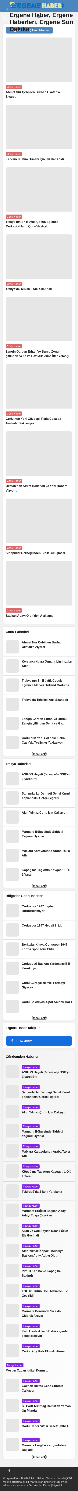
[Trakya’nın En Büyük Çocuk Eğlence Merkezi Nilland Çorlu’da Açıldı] (39, 199)
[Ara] (5, 18)
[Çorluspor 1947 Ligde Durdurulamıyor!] (39, 910)
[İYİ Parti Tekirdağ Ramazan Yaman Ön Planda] (39, 1406)
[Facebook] (9, 1470)
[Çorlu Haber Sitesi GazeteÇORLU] (39, 1425)
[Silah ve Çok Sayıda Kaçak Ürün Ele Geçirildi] (39, 1231)
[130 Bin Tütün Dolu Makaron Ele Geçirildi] (39, 1291)
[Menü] (5, 7)
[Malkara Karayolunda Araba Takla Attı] (39, 855)
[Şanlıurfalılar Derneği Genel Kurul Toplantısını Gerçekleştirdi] (39, 797)
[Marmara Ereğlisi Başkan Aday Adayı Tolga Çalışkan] (39, 1211)
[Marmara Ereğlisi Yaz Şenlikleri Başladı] (39, 1445)
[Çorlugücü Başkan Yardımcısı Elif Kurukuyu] (39, 968)
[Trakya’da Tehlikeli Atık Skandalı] (39, 264)
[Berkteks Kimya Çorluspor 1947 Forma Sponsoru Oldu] (39, 949)
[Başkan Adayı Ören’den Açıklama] (39, 591)
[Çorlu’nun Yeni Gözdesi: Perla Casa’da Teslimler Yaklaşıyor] (39, 396)
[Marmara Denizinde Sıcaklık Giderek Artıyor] (39, 1311)
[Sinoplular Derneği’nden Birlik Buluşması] (39, 528)
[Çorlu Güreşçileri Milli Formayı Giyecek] (39, 987)
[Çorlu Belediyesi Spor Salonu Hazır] (39, 1006)
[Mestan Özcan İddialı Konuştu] (39, 1368)
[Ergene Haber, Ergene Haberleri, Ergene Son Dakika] (38, 5)
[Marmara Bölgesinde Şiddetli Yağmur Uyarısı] (39, 836)
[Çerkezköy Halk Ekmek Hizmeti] (39, 1350)
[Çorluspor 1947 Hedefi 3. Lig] (39, 929)
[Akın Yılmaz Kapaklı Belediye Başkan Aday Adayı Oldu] (39, 1251)
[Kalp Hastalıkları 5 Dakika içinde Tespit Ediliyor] (39, 1331)
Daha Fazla (39, 754)
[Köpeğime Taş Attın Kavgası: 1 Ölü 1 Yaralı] (39, 874)
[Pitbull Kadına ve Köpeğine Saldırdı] (39, 1271)
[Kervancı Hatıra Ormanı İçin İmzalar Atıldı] (39, 135)
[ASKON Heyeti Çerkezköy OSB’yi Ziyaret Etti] (39, 778)
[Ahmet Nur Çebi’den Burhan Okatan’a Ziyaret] (39, 69)
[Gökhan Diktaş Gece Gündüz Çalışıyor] (39, 1386)
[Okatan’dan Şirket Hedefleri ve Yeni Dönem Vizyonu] (39, 463)
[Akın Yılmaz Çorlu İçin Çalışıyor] (39, 817)
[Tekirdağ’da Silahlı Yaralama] (39, 1191)
